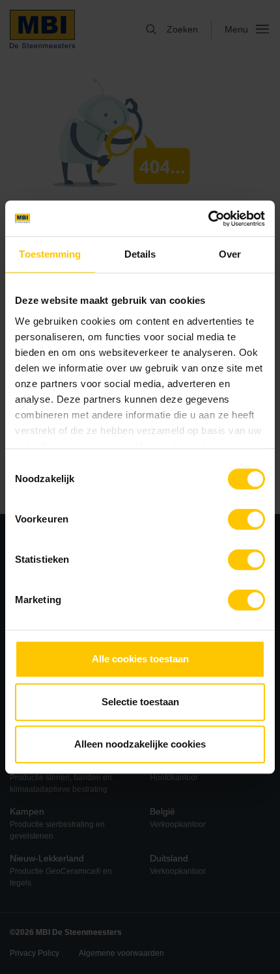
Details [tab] (140, 254)
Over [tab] (230, 254)
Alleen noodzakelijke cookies (140, 744)
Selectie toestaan (140, 701)
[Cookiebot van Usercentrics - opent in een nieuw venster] (208, 218)
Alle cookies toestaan (140, 658)
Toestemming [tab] (50, 254)
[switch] (246, 521)
